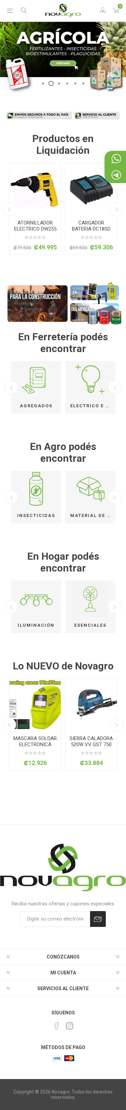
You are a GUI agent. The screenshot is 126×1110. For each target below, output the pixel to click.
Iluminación (36, 625)
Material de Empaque (92, 515)
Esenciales (90, 625)
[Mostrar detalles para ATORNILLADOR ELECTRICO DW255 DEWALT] (35, 189)
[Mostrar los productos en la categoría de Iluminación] (36, 599)
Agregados (36, 405)
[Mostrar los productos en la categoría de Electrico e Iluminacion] (90, 379)
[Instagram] (69, 1025)
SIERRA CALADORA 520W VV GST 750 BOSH (63, 744)
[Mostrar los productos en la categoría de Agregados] (36, 379)
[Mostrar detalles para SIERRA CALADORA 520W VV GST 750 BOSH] (63, 704)
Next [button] (116, 209)
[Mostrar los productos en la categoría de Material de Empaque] (90, 489)
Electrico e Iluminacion (92, 405)
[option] (35, 209)
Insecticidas (36, 515)
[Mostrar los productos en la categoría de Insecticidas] (36, 489)
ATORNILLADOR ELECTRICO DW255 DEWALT (35, 229)
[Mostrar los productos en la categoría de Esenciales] (90, 599)
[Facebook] (56, 1025)
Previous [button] (9, 209)
